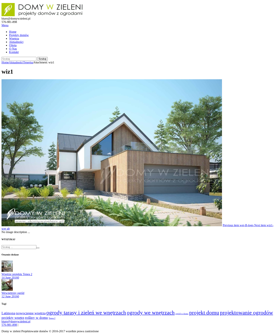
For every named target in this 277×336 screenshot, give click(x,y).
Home (12, 31)
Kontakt (14, 52)
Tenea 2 (52, 318)
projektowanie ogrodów (246, 312)
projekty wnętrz (13, 318)
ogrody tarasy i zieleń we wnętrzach (86, 312)
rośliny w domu (36, 318)
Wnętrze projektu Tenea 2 (17, 274)
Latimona (8, 313)
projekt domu (204, 312)
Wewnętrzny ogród (13, 293)
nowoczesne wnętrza (31, 313)
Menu (5, 25)
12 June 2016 (10, 296)
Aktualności (16, 41)
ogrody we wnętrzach (151, 312)
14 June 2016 (10, 277)
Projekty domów (19, 35)
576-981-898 (9, 324)
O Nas (13, 48)
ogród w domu (181, 314)
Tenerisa (28, 62)
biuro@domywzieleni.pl (16, 321)
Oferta (13, 45)
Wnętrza (14, 38)
